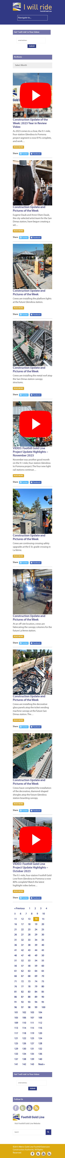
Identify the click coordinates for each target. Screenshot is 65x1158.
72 (22, 981)
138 (24, 1059)
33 (29, 940)
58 (29, 966)
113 (16, 1028)
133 (16, 1054)
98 (29, 1007)
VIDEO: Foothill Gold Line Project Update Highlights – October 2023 (30, 868)
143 (32, 1064)
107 (32, 1018)
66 (15, 976)
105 (16, 1018)
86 (15, 997)
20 (43, 924)
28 (29, 935)
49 (36, 955)
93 (29, 1002)
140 (40, 1059)
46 (15, 955)
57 (22, 966)
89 (36, 997)
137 (16, 1059)
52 (22, 960)
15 (43, 919)
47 (22, 955)
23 (29, 929)
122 (24, 1038)
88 (29, 997)
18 (29, 924)
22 (22, 929)
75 (43, 981)
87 (22, 997)
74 (36, 981)
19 (36, 924)
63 (29, 971)
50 (43, 955)
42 (22, 950)
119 (32, 1033)
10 (43, 914)
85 (43, 992)
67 (22, 976)
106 (24, 1018)
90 (43, 997)
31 (15, 940)
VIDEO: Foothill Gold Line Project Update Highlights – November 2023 (30, 452)
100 (43, 1007)
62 (22, 971)
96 (15, 1007)
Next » (41, 1064)
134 (24, 1054)
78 (29, 986)
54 (36, 960)
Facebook (37, 154)
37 (22, 945)
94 (36, 1002)
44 (36, 950)
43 (29, 950)
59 (36, 966)
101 (16, 1012)
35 (43, 940)
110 (24, 1023)
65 (43, 971)
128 (40, 1043)
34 (36, 940)
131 (32, 1049)
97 (22, 1007)
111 (32, 1023)
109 (16, 1023)
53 (29, 960)
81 (15, 992)
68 (29, 976)
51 (15, 960)
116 (40, 1028)
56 (15, 966)
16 (15, 924)
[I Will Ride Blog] (32, 11)
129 (16, 1049)
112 (40, 1023)
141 (16, 1064)
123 (32, 1038)
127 (32, 1043)
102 (24, 1012)
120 (40, 1033)
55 (43, 960)
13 (29, 919)
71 (15, 981)
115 (32, 1028)
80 (43, 986)
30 (43, 935)
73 (29, 981)
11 (15, 919)
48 (29, 955)
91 (15, 1002)
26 (15, 935)
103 (32, 1012)
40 (43, 945)
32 (22, 940)
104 (40, 1012)
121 (16, 1038)
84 (36, 992)
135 (32, 1054)
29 (36, 935)
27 (22, 935)
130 (24, 1049)
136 (40, 1054)
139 (32, 1059)
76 (15, 986)
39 (36, 945)
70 (43, 976)
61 (15, 971)
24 (36, 929)
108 (40, 1018)
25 (43, 929)
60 (43, 966)
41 (15, 950)
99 (36, 1007)
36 (15, 945)
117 (16, 1033)
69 (36, 976)
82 (22, 992)
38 (29, 945)
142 (24, 1064)
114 (24, 1028)
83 (29, 992)
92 (22, 1002)
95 (43, 1002)
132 (40, 1049)
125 (16, 1043)
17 (22, 924)
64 (36, 971)
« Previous (19, 908)
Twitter (25, 154)
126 (24, 1043)
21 (15, 929)
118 (24, 1033)
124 (40, 1038)
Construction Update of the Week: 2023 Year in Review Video (30, 123)
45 (43, 950)
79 (36, 986)
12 (22, 919)
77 (22, 986)
